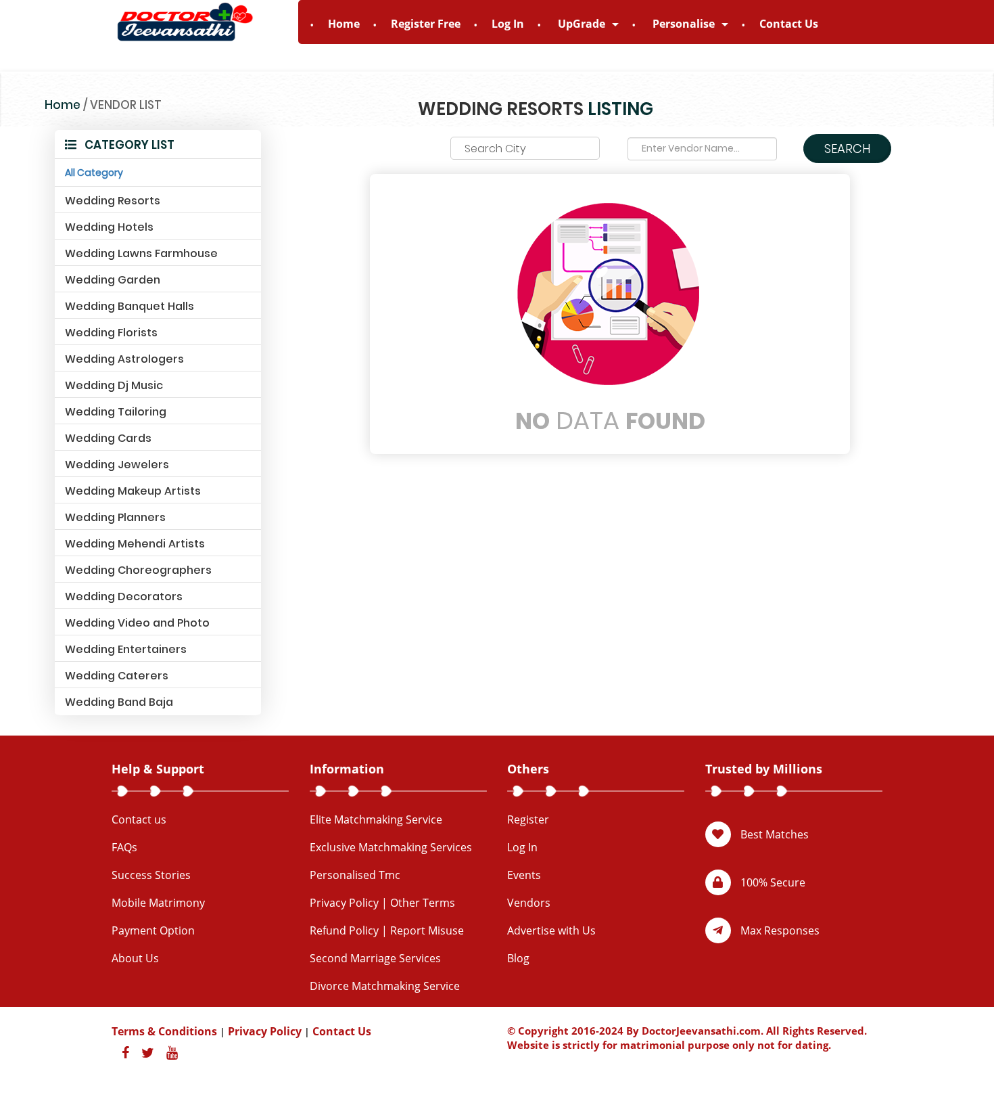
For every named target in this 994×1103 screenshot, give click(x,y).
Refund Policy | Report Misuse (387, 930)
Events (524, 875)
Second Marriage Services (375, 958)
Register (528, 819)
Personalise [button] (685, 23)
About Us (135, 958)
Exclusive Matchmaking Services (391, 847)
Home (344, 23)
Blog (518, 958)
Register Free (425, 23)
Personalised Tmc (355, 875)
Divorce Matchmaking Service (385, 985)
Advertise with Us (551, 930)
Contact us (139, 819)
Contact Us (788, 23)
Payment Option (153, 930)
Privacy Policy (265, 1031)
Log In (508, 23)
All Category (94, 172)
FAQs (124, 847)
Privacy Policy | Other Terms (382, 902)
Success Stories (151, 875)
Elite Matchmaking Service (376, 819)
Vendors (528, 902)
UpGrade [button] (583, 23)
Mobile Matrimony (158, 902)
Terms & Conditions (164, 1031)
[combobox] (525, 148)
